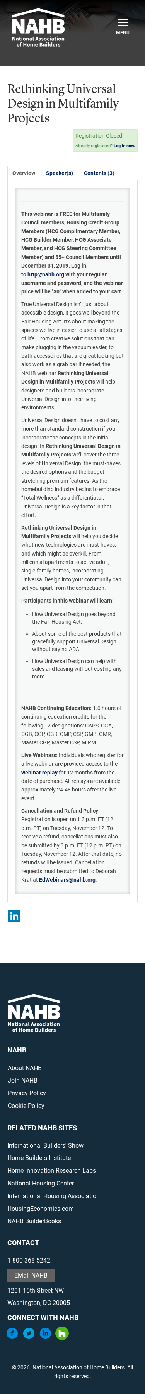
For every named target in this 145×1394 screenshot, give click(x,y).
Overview (23, 173)
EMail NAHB (31, 1275)
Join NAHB (23, 1080)
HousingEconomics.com (40, 1208)
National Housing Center (40, 1183)
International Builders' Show (45, 1145)
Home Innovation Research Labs (51, 1170)
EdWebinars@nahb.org (67, 880)
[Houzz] (62, 1338)
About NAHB (25, 1068)
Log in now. (124, 145)
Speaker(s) (59, 173)
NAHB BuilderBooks (34, 1221)
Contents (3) (99, 173)
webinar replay (39, 772)
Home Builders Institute (39, 1158)
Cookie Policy (26, 1105)
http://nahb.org (45, 274)
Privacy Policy (27, 1093)
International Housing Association (53, 1196)
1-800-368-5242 (28, 1260)
